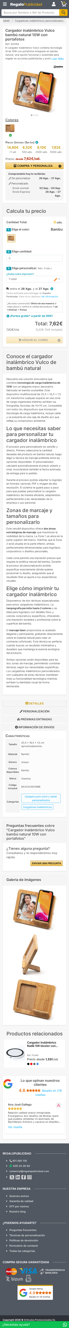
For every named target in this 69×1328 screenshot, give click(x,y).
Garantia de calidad (21, 1201)
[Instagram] (29, 1177)
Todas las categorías (22, 1250)
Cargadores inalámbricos (37, 807)
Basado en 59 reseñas (39, 1297)
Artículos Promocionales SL (40, 1319)
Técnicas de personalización (27, 1235)
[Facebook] (23, 1177)
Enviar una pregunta (46, 863)
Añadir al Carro (34, 340)
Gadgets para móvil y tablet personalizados (41, 798)
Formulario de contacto (23, 1245)
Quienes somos (19, 1195)
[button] (36, 142)
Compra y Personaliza (34, 166)
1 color (13, 279)
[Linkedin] (18, 1177)
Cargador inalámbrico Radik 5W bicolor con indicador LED (41, 1046)
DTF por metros (19, 1206)
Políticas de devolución (23, 1240)
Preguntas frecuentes (22, 1229)
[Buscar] (63, 12)
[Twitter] (12, 1177)
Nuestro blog (17, 1211)
